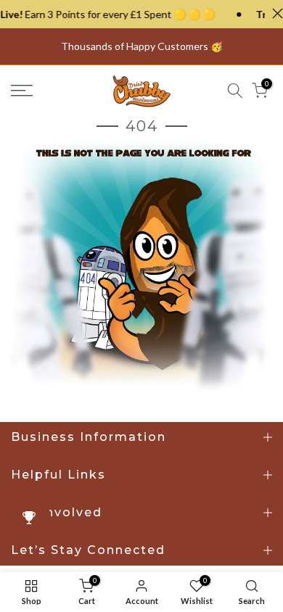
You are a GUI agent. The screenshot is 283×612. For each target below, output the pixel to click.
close (274, 13)
